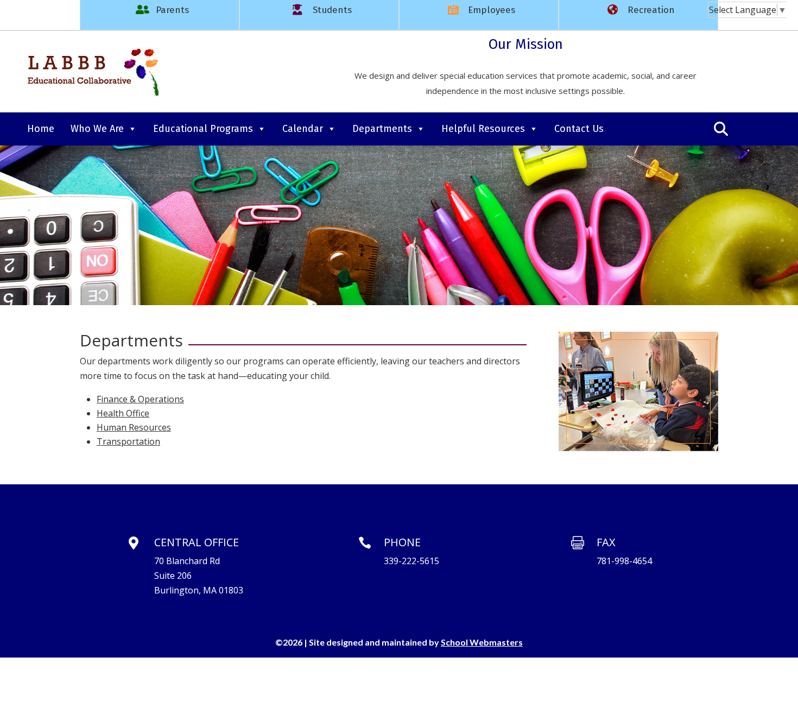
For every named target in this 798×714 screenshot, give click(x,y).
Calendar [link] (302, 129)
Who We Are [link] (97, 129)
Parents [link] (172, 10)
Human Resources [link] (134, 427)
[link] (748, 10)
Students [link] (332, 10)
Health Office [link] (123, 413)
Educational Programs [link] (203, 129)
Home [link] (40, 129)
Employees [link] (491, 10)
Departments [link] (382, 129)
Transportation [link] (128, 441)
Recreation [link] (651, 10)
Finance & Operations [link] (140, 399)
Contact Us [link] (579, 129)
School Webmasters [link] (482, 642)
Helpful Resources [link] (483, 129)
